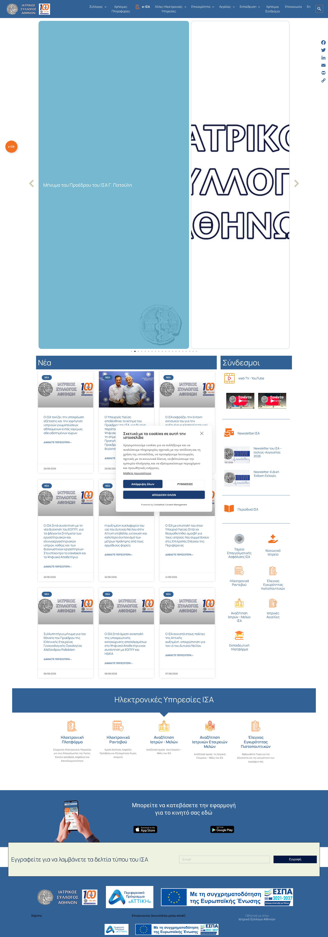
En (308, 7)
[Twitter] (323, 50)
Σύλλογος (96, 7)
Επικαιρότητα (200, 7)
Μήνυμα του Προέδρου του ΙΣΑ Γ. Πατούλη (87, 185)
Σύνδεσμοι (241, 362)
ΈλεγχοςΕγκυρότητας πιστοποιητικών (273, 585)
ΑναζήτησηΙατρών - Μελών (164, 739)
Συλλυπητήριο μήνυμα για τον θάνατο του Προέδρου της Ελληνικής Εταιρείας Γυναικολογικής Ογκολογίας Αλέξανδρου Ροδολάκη (65, 642)
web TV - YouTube (251, 378)
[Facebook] (323, 42)
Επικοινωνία (293, 7)
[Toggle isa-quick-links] (11, 147)
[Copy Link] (323, 80)
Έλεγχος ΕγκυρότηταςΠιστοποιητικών (256, 742)
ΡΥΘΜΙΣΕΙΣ (185, 484)
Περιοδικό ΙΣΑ (248, 509)
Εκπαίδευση (248, 7)
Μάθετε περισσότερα (137, 473)
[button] (104, 6)
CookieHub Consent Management (170, 504)
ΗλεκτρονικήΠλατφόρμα (72, 739)
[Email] (323, 65)
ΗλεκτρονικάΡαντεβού (239, 583)
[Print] (323, 73)
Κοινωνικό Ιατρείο (273, 552)
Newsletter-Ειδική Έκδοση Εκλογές (266, 474)
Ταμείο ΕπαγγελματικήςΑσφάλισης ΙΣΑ (239, 553)
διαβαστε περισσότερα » (58, 442)
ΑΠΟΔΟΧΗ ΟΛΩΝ (164, 495)
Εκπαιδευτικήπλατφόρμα (239, 647)
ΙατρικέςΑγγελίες (273, 615)
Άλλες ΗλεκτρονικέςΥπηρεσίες (169, 9)
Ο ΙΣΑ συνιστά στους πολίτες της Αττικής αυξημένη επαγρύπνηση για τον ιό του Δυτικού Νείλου (185, 640)
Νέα (44, 362)
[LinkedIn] (323, 57)
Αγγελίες (225, 7)
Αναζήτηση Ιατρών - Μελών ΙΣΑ (239, 617)
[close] (202, 433)
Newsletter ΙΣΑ (249, 433)
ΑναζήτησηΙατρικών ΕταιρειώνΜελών (210, 742)
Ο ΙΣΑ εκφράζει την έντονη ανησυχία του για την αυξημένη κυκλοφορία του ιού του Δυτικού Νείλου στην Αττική (186, 425)
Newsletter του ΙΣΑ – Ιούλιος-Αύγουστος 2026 (268, 452)
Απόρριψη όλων (142, 484)
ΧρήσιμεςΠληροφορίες (121, 9)
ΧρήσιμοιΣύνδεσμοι (272, 9)
